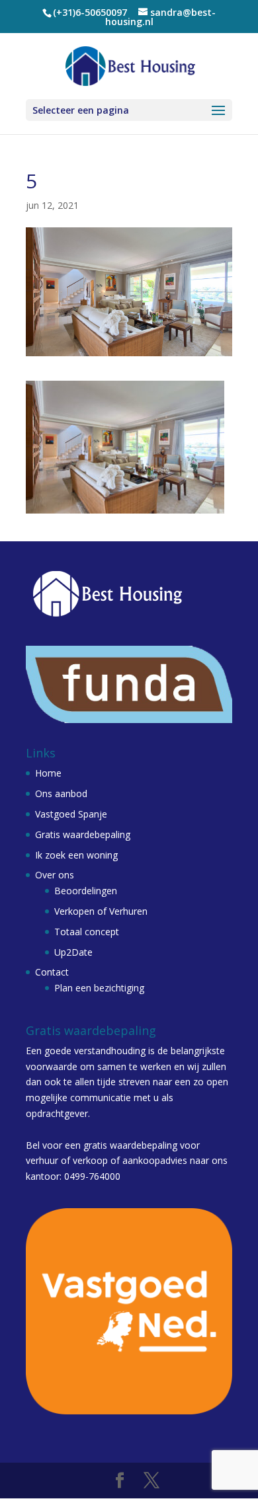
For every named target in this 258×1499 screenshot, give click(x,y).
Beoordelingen (85, 890)
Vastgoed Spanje (71, 814)
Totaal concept (86, 931)
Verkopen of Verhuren (101, 911)
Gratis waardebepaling (82, 834)
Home (48, 773)
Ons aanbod (61, 793)
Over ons (54, 874)
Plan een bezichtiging (99, 987)
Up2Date (73, 952)
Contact (52, 972)
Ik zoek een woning (76, 855)
